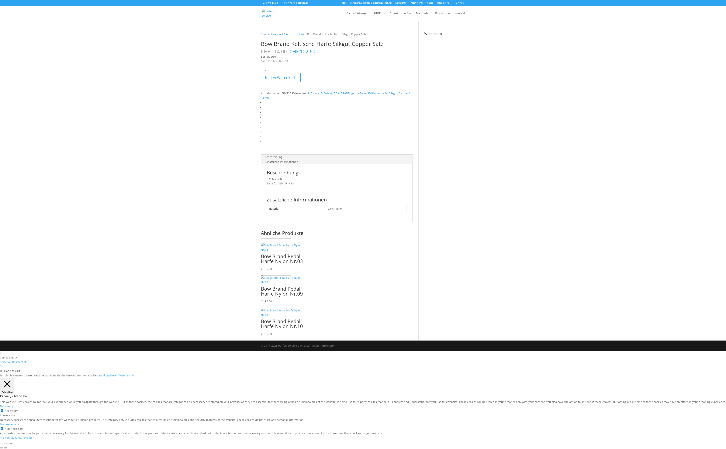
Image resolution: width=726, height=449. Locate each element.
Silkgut (393, 93)
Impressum (327, 345)
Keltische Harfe (295, 34)
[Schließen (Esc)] (12, 443)
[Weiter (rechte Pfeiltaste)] (5, 447)
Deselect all (19, 362)
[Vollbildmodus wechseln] (5, 443)
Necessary (11, 411)
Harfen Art (276, 34)
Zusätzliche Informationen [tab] (281, 162)
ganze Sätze (359, 93)
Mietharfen (423, 13)
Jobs (344, 3)
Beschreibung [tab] (273, 157)
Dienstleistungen (357, 13)
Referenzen (442, 13)
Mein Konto (417, 3)
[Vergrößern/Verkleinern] (1, 443)
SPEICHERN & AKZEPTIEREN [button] (17, 438)
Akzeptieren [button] (110, 375)
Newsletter (401, 3)
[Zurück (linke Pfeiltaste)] (1, 447)
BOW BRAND (342, 93)
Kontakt (460, 13)
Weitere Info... (127, 375)
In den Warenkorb (280, 77)
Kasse (430, 3)
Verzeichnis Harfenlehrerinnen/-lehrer (371, 3)
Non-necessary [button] (9, 424)
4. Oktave (313, 93)
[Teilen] (9, 443)
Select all (5, 362)
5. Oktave (326, 93)
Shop (264, 34)
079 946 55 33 (270, 2)
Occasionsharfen (400, 13)
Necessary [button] (6, 406)
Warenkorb (443, 3)
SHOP (377, 13)
